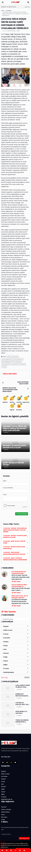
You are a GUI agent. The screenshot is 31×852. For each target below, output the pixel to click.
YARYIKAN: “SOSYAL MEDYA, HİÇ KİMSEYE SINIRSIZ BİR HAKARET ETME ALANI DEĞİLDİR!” (15, 428)
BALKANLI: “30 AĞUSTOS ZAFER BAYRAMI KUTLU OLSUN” (14, 447)
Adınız (4, 480)
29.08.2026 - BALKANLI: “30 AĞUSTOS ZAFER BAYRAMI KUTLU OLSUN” (15, 536)
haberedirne (15, 364)
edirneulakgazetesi (7, 359)
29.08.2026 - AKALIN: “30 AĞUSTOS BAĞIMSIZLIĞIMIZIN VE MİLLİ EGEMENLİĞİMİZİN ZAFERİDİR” (15, 559)
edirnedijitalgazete (6, 361)
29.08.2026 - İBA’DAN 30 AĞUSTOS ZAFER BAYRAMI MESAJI (14, 547)
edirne (9, 356)
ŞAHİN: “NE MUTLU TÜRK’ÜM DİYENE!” (13, 464)
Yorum (5, 494)
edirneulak (15, 356)
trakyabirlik (22, 364)
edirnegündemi (17, 361)
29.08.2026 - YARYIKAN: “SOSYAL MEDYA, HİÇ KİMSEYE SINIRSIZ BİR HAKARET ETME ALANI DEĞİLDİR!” (15, 530)
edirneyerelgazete (18, 359)
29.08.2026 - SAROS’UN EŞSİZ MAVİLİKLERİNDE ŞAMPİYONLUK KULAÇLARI (14, 553)
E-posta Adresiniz (8, 487)
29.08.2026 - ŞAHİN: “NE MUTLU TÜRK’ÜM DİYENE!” (14, 542)
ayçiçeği (4, 366)
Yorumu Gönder (22, 513)
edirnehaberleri (6, 364)
